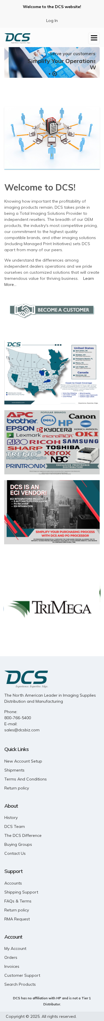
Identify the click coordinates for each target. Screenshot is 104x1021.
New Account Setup (23, 761)
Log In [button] (52, 20)
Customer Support (22, 975)
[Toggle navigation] (94, 38)
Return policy (16, 788)
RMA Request (17, 919)
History (11, 817)
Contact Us (15, 853)
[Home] (17, 38)
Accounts (13, 883)
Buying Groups (18, 844)
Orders (10, 957)
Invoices (11, 966)
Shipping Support (21, 892)
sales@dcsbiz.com (22, 730)
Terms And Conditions (25, 779)
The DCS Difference (23, 835)
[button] (49, 74)
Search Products (20, 984)
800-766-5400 (17, 717)
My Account (15, 948)
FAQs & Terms (17, 901)
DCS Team (14, 826)
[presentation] (12, 62)
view (52, 138)
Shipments (14, 770)
